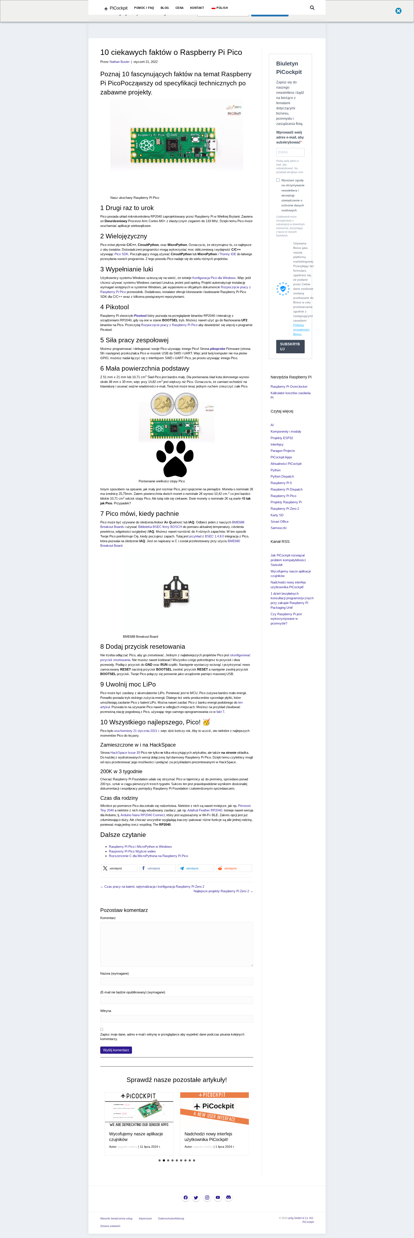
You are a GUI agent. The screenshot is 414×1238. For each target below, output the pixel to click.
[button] (119, 868)
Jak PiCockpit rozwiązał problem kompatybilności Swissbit (288, 560)
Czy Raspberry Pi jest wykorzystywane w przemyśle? (286, 618)
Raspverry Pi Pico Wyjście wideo (132, 851)
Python (276, 470)
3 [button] (168, 1176)
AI (272, 425)
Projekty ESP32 (282, 438)
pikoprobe (217, 349)
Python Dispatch (282, 476)
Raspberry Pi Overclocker (289, 386)
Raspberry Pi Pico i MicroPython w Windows (140, 846)
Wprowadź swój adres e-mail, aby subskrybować (290, 137)
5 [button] (177, 1176)
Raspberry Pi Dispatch (287, 489)
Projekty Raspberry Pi (286, 502)
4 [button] (172, 1176)
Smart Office (280, 521)
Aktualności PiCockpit (286, 463)
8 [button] (190, 1176)
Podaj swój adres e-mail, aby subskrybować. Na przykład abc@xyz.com (289, 166)
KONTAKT (197, 8)
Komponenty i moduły (286, 431)
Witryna (105, 1011)
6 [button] (181, 1176)
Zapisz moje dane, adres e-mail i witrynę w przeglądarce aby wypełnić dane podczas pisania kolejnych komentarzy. (172, 1036)
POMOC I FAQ (144, 8)
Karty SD (277, 515)
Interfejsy (277, 444)
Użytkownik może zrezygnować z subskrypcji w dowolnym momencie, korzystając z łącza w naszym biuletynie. (290, 226)
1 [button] (159, 1176)
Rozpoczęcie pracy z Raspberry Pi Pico (169, 325)
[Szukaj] (311, 8)
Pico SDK (121, 254)
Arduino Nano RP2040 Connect (143, 815)
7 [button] (185, 1176)
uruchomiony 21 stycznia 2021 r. (137, 731)
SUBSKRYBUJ (290, 346)
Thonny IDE (227, 254)
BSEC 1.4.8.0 (214, 536)
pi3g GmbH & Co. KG (300, 1233)
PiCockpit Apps (281, 457)
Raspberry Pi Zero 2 (285, 508)
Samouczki (279, 528)
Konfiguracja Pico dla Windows (214, 278)
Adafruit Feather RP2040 (204, 810)
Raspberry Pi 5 (281, 483)
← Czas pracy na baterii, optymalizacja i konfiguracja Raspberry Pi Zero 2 (152, 886)
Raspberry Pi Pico (283, 496)
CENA (180, 8)
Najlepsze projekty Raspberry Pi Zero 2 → (223, 891)
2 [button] (164, 1176)
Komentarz (108, 918)
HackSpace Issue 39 (125, 752)
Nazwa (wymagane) (114, 973)
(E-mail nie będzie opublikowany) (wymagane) (132, 992)
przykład (195, 536)
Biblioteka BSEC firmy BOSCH (160, 527)
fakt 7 (220, 712)
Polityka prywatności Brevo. (301, 329)
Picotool (140, 315)
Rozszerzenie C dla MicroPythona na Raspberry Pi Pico (148, 856)
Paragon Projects (283, 450)
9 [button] (194, 1176)
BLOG (165, 8)
